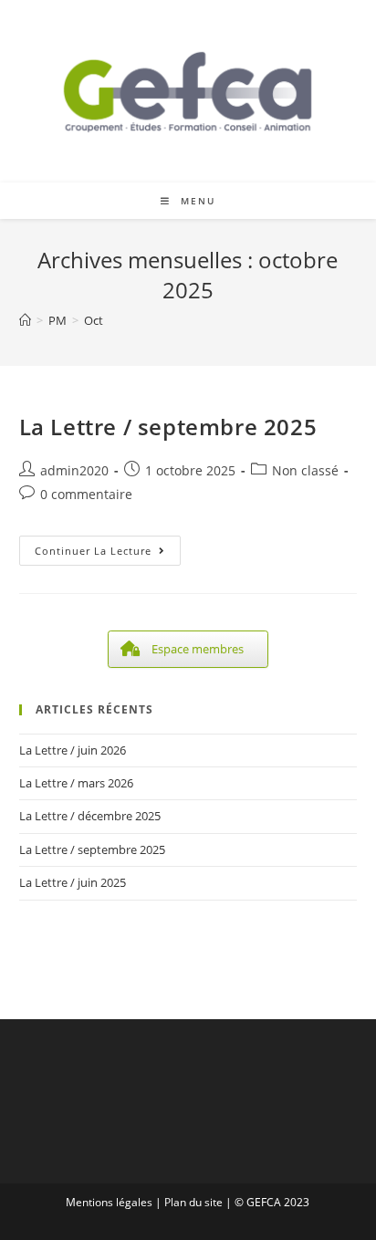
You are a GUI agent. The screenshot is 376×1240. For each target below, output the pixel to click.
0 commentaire (86, 494)
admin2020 (74, 470)
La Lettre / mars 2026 (76, 783)
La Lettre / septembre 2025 (168, 427)
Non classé (305, 470)
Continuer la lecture (108, 554)
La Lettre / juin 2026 (72, 750)
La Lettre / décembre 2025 (90, 816)
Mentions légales (109, 1202)
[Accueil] (25, 320)
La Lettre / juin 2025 (72, 882)
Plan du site (193, 1202)
